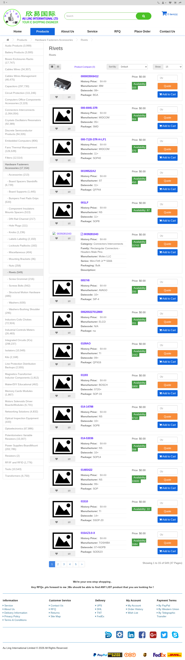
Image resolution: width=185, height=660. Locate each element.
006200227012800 (91, 311)
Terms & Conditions (15, 620)
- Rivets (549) (14, 272)
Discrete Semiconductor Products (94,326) (18, 132)
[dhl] (174, 654)
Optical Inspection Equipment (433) (21, 420)
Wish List (133, 612)
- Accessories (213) (17, 174)
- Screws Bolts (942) (17, 285)
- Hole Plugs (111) (16, 225)
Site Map (56, 616)
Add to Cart (169, 94)
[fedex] (159, 654)
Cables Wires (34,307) (18, 69)
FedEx (100, 616)
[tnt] (130, 654)
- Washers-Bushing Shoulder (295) (22, 311)
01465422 (86, 469)
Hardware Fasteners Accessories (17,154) (17, 166)
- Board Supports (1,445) (20, 191)
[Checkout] (180, 2)
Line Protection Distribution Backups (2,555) (20, 365)
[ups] (145, 654)
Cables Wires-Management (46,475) (20, 78)
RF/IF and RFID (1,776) (18, 462)
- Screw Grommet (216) (19, 278)
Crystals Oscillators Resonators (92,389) (23, 122)
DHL (99, 609)
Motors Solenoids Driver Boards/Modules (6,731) (19, 403)
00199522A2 (88, 170)
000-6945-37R (89, 107)
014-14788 (87, 406)
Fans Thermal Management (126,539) (21, 149)
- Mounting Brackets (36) (20, 258)
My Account (134, 605)
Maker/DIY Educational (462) (21, 384)
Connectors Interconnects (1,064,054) (20, 111)
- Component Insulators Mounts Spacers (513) (19, 210)
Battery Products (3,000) (19, 52)
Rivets (84, 39)
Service (92, 31)
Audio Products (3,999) (18, 45)
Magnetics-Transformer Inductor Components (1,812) (22, 376)
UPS (99, 605)
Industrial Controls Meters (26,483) (20, 331)
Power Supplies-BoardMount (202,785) (21, 447)
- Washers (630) (15, 302)
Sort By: (112, 66)
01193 (84, 375)
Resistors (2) (12, 455)
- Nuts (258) (13, 265)
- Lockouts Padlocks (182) (21, 245)
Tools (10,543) (13, 469)
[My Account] (164, 2)
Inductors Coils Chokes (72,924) (18, 321)
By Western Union (168, 609)
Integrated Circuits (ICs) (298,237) (18, 342)
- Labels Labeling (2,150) (20, 238)
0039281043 (91, 234)
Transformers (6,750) (17, 475)
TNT (99, 612)
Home (18, 31)
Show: (158, 66)
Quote (167, 86)
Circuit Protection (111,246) (20, 92)
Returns (55, 612)
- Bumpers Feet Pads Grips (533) (21, 200)
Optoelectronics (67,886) (19, 428)
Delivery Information (15, 612)
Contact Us (167, 31)
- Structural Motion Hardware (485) (22, 294)
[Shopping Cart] (175, 2)
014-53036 (87, 438)
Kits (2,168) (11, 357)
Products (42, 31)
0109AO (86, 343)
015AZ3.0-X (88, 532)
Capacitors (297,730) (17, 86)
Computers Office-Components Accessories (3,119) (23, 101)
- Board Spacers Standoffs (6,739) (21, 183)
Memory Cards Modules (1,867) (19, 393)
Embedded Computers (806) (21, 140)
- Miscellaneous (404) (18, 252)
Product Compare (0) (84, 67)
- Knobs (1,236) (15, 232)
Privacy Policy (12, 616)
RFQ (117, 31)
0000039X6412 (89, 76)
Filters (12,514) (14, 157)
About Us (67, 31)
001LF (84, 202)
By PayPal (164, 605)
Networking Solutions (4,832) (21, 411)
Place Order (142, 31)
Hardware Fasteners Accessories (54, 39)
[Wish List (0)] (170, 2)
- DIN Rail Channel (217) (20, 218)
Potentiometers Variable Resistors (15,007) (18, 437)
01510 (84, 501)
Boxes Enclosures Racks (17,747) (19, 61)
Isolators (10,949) (15, 350)
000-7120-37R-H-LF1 (93, 139)
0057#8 (85, 280)
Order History (135, 609)
